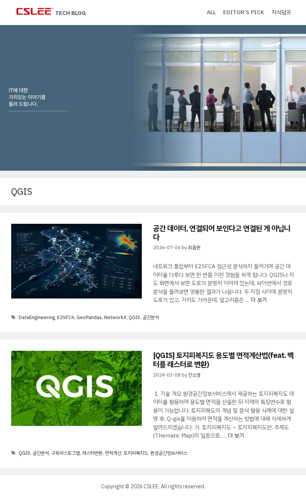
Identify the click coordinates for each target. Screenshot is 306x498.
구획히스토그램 (65, 453)
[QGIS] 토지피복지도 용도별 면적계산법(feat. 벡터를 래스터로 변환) (223, 360)
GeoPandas (89, 317)
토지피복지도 (136, 453)
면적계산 (113, 453)
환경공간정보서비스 (168, 453)
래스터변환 (92, 453)
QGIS (134, 317)
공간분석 (151, 317)
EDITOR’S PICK (243, 12)
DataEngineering (37, 317)
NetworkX (115, 317)
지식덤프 (281, 12)
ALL (211, 12)
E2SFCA (65, 317)
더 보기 (259, 300)
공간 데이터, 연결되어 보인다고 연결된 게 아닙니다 (221, 233)
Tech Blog (70, 13)
